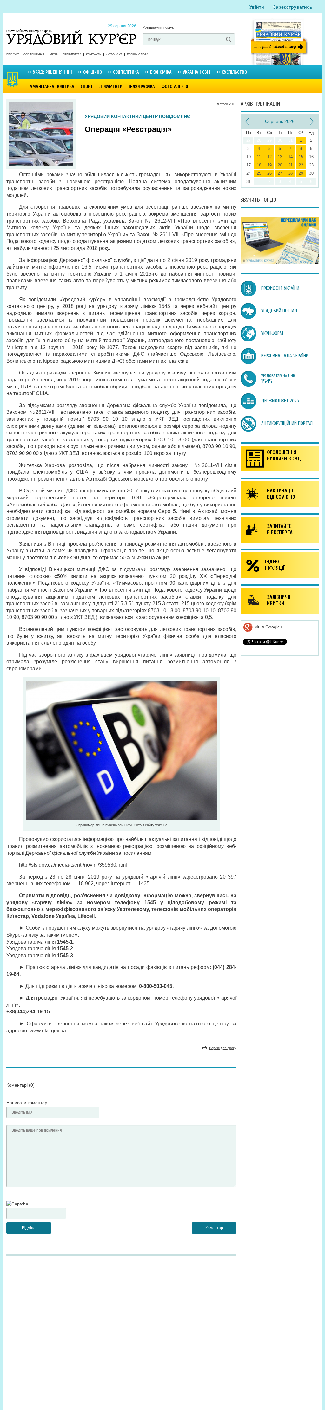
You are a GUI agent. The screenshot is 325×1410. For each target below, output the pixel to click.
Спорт (87, 86)
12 (269, 156)
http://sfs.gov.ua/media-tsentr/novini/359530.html (73, 864)
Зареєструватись (292, 7)
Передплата (72, 54)
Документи (111, 86)
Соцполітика (126, 72)
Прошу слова (138, 54)
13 (280, 156)
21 (290, 165)
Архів (53, 54)
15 (301, 156)
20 (280, 165)
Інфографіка (142, 86)
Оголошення (33, 54)
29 (301, 173)
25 (259, 173)
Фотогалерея (174, 86)
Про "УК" (12, 54)
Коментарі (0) (20, 1085)
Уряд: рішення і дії (52, 72)
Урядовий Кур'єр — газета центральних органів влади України (71, 31)
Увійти (256, 7)
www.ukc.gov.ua (48, 1030)
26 (269, 173)
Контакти (93, 54)
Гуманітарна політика (51, 86)
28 (290, 173)
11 (259, 156)
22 (301, 165)
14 (290, 156)
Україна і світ (197, 72)
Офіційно (92, 72)
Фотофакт (114, 54)
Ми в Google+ (267, 626)
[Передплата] (280, 262)
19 (269, 165)
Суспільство (234, 72)
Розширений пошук (158, 27)
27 (280, 173)
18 (259, 165)
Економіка (161, 72)
